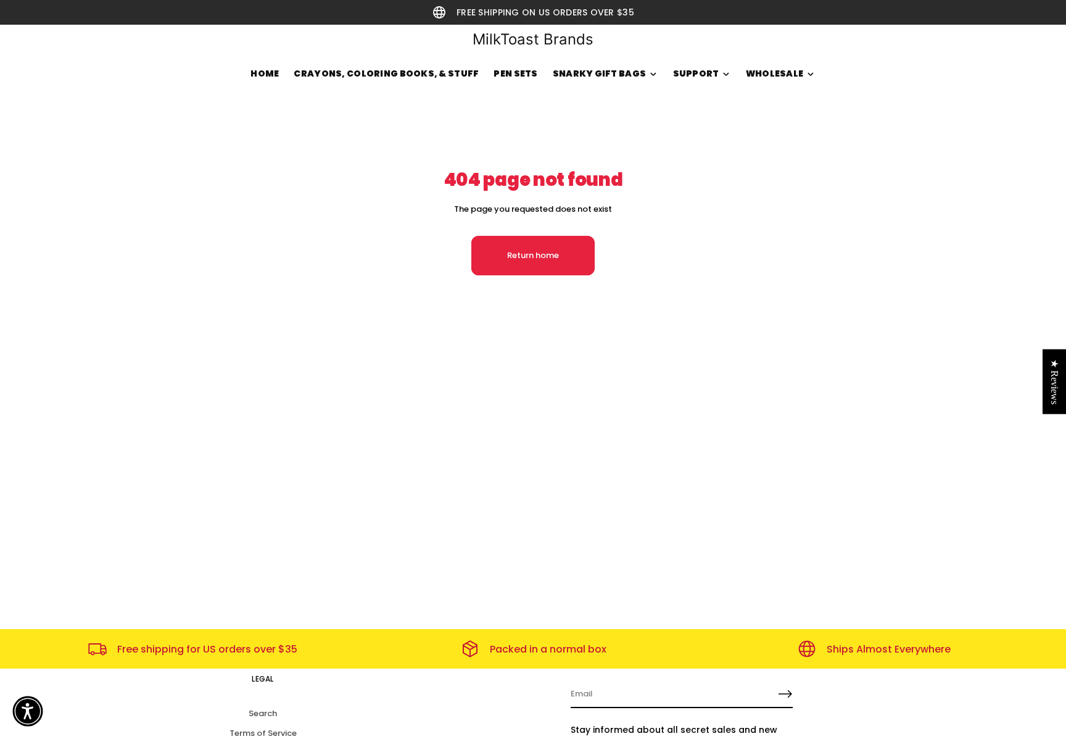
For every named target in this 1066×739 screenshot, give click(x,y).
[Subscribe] (785, 694)
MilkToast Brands (533, 39)
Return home (533, 255)
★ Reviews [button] (1054, 381)
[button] (27, 711)
